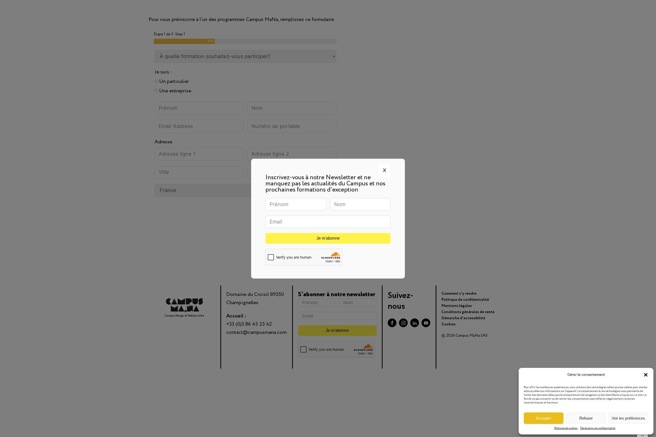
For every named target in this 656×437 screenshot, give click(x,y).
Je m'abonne (328, 238)
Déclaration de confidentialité (597, 428)
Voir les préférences (628, 418)
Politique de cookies (566, 428)
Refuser (586, 418)
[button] (645, 374)
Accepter (543, 418)
